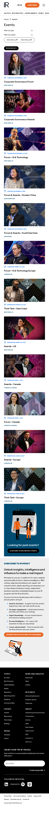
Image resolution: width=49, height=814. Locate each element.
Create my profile (36, 770)
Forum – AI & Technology (16, 157)
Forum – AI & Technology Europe (20, 270)
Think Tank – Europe (14, 497)
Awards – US (10, 346)
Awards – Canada (12, 384)
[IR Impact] (6, 5)
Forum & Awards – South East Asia (20, 233)
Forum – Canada (12, 422)
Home (6, 19)
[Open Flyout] (43, 5)
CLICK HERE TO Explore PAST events (23, 551)
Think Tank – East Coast (15, 308)
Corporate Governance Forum (19, 81)
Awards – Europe (12, 459)
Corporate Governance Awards (19, 119)
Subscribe (32, 5)
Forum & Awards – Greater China (20, 195)
